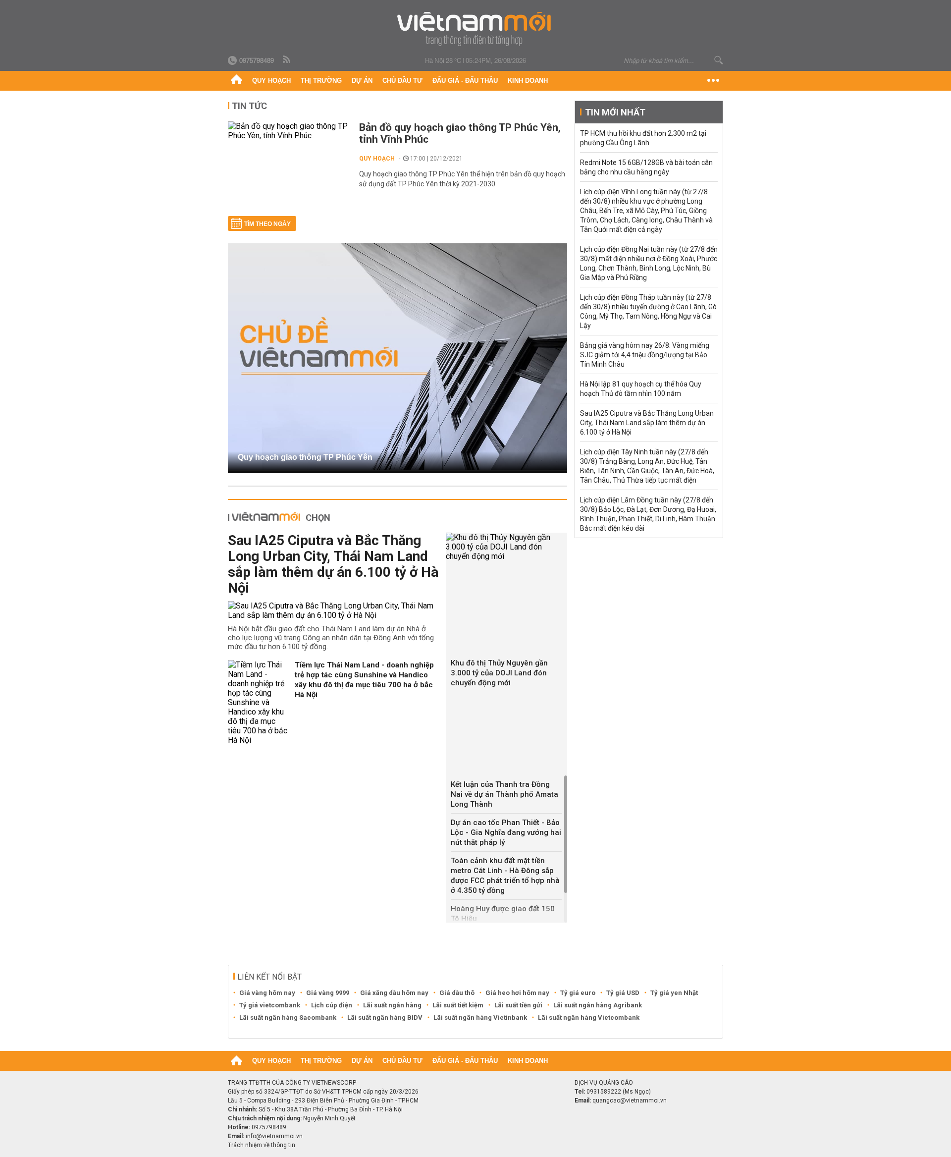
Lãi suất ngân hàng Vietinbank (480, 1017)
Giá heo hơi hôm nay (517, 992)
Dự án (362, 80)
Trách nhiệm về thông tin (261, 1145)
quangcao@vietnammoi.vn (629, 1100)
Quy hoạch (271, 80)
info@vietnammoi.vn (274, 1136)
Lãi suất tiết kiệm (457, 1005)
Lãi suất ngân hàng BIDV (385, 1017)
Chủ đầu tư (402, 80)
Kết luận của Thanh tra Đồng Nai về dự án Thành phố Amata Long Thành (504, 794)
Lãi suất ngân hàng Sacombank (287, 1017)
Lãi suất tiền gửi (518, 1005)
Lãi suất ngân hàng (392, 1005)
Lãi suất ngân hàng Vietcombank (588, 1017)
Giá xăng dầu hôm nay (394, 992)
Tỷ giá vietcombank (269, 1005)
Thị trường (321, 80)
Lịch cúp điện (331, 1005)
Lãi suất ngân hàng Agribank (597, 1005)
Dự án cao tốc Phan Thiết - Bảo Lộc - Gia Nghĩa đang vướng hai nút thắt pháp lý (506, 832)
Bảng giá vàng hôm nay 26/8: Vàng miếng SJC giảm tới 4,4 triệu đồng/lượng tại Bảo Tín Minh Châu (644, 354)
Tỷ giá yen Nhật (674, 992)
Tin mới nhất (615, 112)
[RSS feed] (287, 59)
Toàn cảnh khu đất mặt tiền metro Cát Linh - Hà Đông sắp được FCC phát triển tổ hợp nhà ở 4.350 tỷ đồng (505, 875)
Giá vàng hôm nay (267, 992)
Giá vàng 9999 (327, 992)
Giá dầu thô (457, 992)
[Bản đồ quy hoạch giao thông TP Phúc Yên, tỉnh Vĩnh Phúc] (288, 130)
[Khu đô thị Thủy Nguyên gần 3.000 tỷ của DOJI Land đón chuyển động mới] (506, 547)
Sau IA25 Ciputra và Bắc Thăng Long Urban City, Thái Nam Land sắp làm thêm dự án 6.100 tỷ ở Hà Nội (333, 564)
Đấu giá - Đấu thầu (465, 80)
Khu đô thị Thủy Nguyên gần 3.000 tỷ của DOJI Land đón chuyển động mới (499, 673)
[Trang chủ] (236, 81)
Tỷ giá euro (577, 992)
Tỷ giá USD (622, 992)
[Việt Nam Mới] (475, 29)
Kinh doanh (528, 80)
